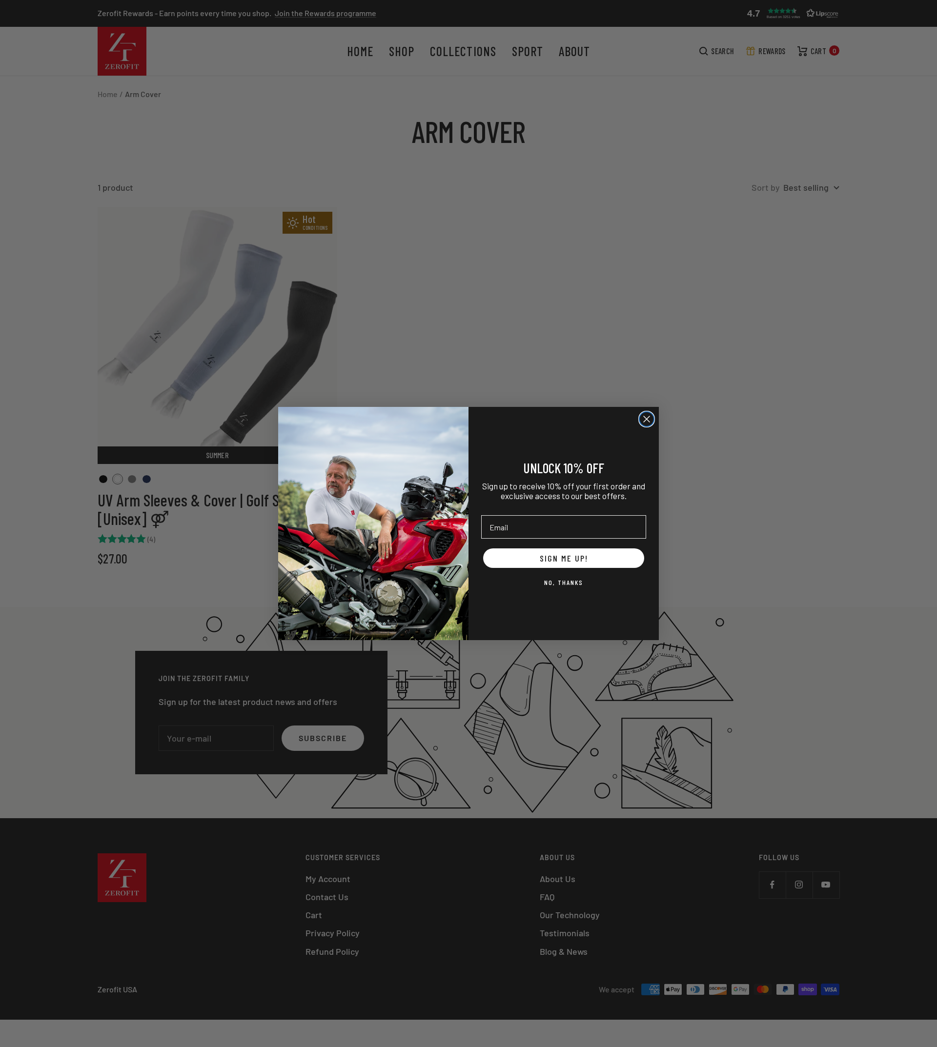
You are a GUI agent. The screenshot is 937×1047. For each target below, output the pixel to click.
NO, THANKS (563, 582)
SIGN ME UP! (564, 558)
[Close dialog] (646, 419)
